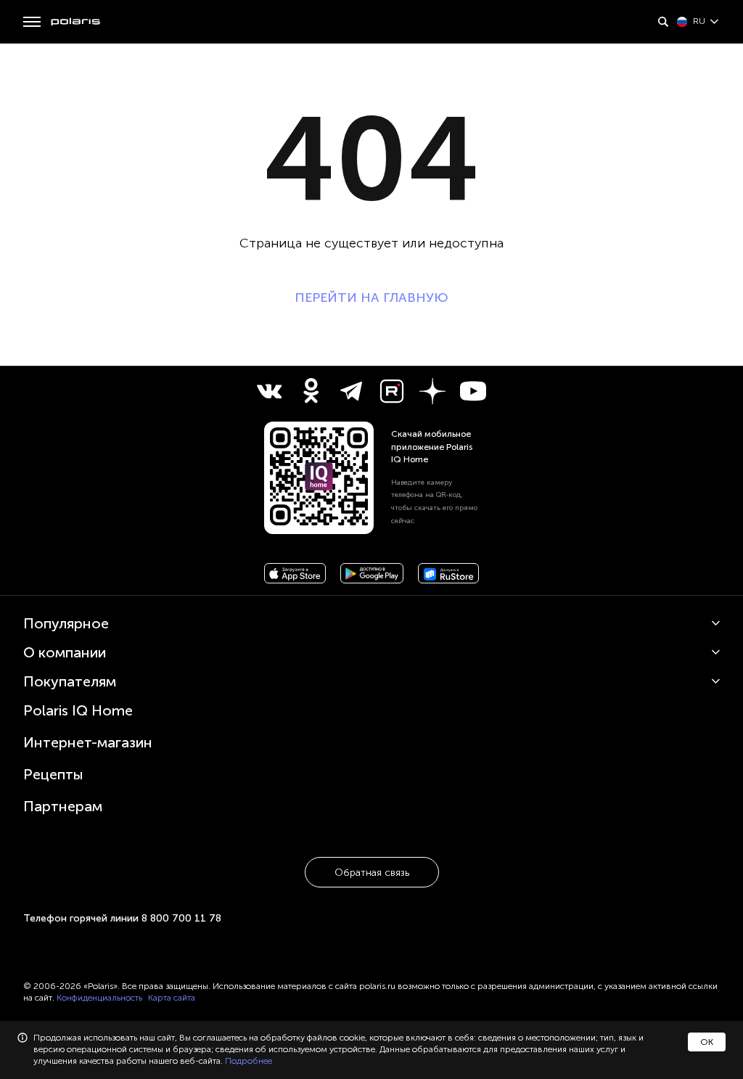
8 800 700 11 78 (181, 918)
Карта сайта (171, 998)
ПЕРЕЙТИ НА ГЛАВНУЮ (371, 297)
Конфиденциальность (99, 998)
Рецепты (53, 774)
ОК (706, 1042)
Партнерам (62, 806)
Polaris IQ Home (78, 710)
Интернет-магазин (87, 742)
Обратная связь (371, 872)
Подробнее (248, 1061)
